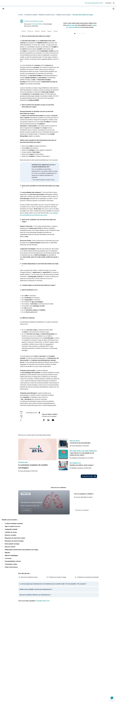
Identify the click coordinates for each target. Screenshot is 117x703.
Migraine (7, 552)
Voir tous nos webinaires (82, 510)
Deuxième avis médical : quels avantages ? (82, 465)
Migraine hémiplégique (11, 555)
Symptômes (43, 31)
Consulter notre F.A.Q (42, 600)
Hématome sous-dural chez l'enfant (15, 538)
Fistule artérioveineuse (11, 567)
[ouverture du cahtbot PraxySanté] (111, 697)
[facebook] (44, 420)
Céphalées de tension (11, 532)
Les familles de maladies (30, 14)
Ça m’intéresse (26, 510)
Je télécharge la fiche (31, 412)
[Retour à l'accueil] (5, 3)
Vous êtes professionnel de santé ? (94, 3)
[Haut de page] (21, 420)
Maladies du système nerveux (47, 14)
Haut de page (21, 414)
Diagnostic (49, 31)
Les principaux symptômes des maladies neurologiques (33, 466)
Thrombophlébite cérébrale (13, 561)
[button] (3, 8)
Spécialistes (37, 31)
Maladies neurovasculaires (63, 14)
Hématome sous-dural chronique (14, 541)
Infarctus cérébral (10, 546)
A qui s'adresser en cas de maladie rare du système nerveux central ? (82, 454)
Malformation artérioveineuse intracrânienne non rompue (21, 549)
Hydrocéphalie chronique (12, 544)
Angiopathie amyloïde (11, 529)
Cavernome (8, 558)
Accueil (20, 14)
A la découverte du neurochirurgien (80, 443)
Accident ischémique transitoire (14, 523)
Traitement (55, 31)
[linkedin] (48, 420)
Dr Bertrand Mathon (36, 24)
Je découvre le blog (87, 476)
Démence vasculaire (10, 535)
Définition (24, 31)
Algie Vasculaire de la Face (12, 526)
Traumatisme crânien (11, 564)
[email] (53, 420)
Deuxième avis (30, 31)
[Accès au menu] (113, 3)
